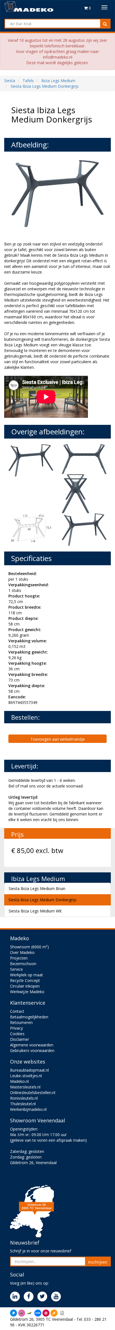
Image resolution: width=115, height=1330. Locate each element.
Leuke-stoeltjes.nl (26, 1075)
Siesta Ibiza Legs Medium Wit (35, 911)
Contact (17, 1011)
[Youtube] (57, 1296)
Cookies (17, 1033)
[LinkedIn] (16, 1296)
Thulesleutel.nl (23, 1103)
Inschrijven (97, 1262)
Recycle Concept (25, 980)
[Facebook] (30, 1296)
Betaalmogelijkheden (29, 1016)
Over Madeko (22, 952)
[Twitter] (43, 1296)
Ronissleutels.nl (24, 1098)
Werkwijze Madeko (27, 991)
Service (16, 969)
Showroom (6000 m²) (29, 946)
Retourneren (21, 1022)
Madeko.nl (19, 1081)
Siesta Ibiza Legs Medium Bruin (37, 888)
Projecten (19, 958)
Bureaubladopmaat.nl (29, 1070)
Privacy (16, 1028)
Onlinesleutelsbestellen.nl (32, 1092)
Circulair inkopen (25, 986)
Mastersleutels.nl (25, 1087)
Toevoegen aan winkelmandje (57, 739)
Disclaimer (19, 1039)
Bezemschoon (23, 963)
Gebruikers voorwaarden (32, 1050)
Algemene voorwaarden (31, 1045)
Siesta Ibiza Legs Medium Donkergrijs (42, 899)
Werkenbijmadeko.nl (28, 1109)
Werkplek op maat (26, 974)
